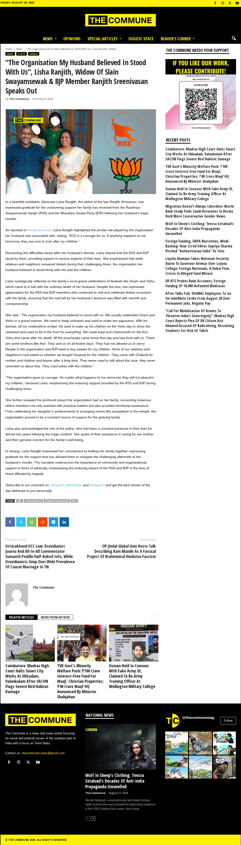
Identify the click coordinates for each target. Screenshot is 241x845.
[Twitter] (21, 522)
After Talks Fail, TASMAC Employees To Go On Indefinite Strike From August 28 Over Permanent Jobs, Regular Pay (198, 298)
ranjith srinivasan (56, 500)
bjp (19, 500)
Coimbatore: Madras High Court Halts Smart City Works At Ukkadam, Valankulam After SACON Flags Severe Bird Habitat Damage (27, 678)
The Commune (19, 99)
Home (8, 49)
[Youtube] (237, 3)
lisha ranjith (33, 500)
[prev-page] (148, 617)
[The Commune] (120, 20)
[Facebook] (215, 3)
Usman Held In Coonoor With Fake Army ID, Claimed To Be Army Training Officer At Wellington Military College (132, 676)
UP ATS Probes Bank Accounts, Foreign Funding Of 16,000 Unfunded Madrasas (195, 283)
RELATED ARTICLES (21, 617)
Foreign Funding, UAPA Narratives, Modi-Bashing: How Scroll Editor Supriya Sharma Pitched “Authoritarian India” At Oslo (198, 246)
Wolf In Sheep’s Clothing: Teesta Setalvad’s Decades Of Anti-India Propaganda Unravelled (199, 228)
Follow (228, 720)
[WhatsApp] (31, 522)
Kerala (34, 53)
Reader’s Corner (176, 38)
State (21, 53)
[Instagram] (222, 3)
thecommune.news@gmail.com (43, 753)
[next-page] (153, 617)
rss (74, 500)
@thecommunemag (198, 718)
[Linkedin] (64, 522)
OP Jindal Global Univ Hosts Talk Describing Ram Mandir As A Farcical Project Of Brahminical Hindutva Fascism (121, 551)
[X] (230, 3)
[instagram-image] (176, 743)
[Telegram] (53, 522)
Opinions (71, 38)
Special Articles (102, 38)
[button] (234, 38)
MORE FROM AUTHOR (55, 617)
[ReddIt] (42, 522)
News (47, 38)
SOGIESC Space (141, 38)
